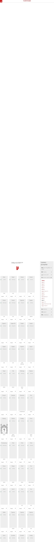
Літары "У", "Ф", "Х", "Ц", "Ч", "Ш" (46, 304)
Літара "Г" (43, 287)
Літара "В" (43, 285)
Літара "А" (43, 282)
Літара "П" (43, 298)
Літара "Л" (43, 294)
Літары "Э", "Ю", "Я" (44, 305)
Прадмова (43, 280)
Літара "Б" (43, 284)
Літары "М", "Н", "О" (44, 296)
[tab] (4, 296)
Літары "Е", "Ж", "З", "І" (45, 291)
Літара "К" (43, 293)
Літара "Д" (43, 289)
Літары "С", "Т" (44, 302)
